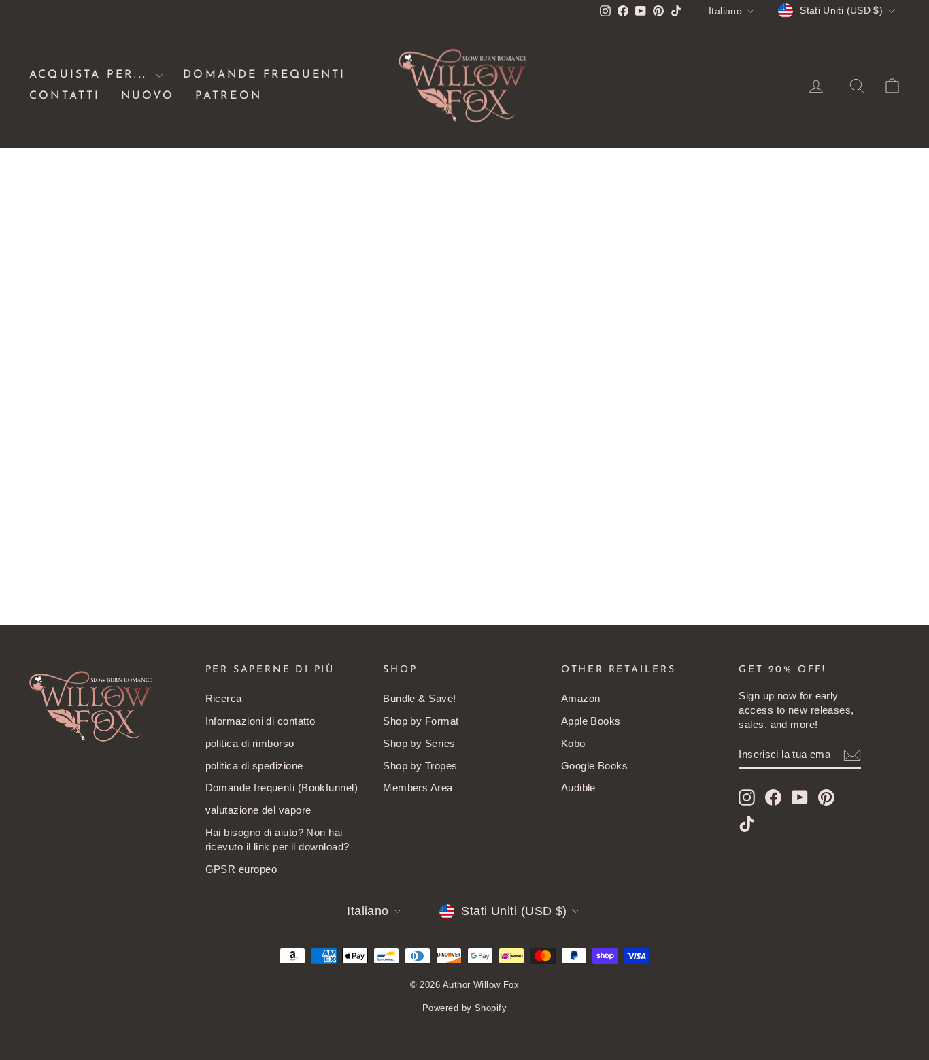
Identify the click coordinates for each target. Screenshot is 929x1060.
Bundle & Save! (419, 698)
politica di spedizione (254, 766)
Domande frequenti (264, 74)
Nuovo (148, 95)
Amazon (581, 698)
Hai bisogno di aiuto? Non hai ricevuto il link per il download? (277, 839)
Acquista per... (90, 74)
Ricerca (223, 698)
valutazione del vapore (258, 810)
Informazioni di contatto (260, 721)
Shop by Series (419, 743)
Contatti (65, 95)
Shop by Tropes (420, 766)
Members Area (417, 787)
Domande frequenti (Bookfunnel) (281, 787)
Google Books (594, 766)
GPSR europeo (241, 869)
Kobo (573, 743)
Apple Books (591, 721)
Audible (578, 787)
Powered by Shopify (464, 1008)
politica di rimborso (249, 743)
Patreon (228, 95)
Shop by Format (420, 721)
